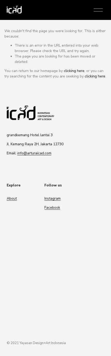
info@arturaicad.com (34, 153)
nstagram (53, 198)
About (12, 198)
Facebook (52, 207)
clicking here (74, 70)
